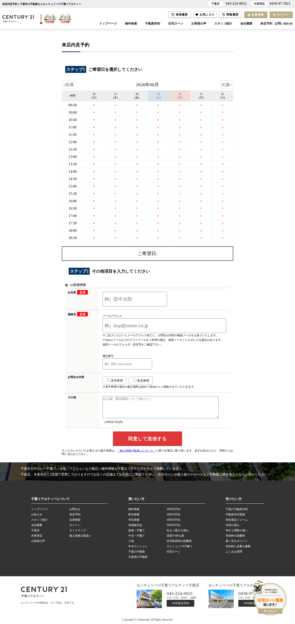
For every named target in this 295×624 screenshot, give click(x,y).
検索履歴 (182, 14)
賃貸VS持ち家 (175, 535)
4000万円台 (173, 519)
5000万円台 (173, 525)
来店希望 (143, 380)
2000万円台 (173, 509)
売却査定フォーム (237, 519)
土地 (131, 541)
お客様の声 (198, 23)
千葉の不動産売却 (237, 509)
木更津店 (36, 535)
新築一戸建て (136, 530)
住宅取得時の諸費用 (179, 541)
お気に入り (207, 14)
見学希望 (117, 380)
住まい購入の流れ (178, 530)
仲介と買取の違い (237, 530)
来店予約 (266, 23)
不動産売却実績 (235, 514)
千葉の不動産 (136, 551)
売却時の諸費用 (235, 535)
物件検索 (131, 23)
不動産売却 (152, 23)
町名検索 (133, 514)
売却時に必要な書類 (238, 546)
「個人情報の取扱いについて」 (136, 450)
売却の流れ (232, 525)
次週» (226, 84)
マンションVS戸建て (179, 546)
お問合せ (74, 509)
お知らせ (36, 514)
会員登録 (258, 14)
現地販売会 (135, 525)
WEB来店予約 (180, 603)
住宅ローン (175, 23)
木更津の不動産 (138, 557)
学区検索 (133, 519)
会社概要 (246, 23)
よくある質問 (234, 551)
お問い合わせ (284, 23)
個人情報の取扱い (80, 535)
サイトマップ (77, 530)
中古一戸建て (136, 535)
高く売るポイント (237, 541)
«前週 (68, 84)
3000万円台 (173, 514)
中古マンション (138, 546)
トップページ (108, 23)
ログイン (283, 14)
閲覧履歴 (233, 14)
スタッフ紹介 (223, 23)
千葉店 (35, 530)
